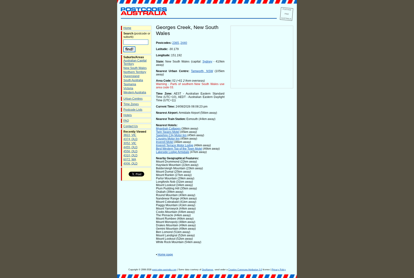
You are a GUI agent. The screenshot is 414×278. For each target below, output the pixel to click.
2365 (175, 43)
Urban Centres (133, 98)
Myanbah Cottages (168, 128)
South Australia (133, 80)
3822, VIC (129, 135)
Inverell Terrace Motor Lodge (174, 145)
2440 (183, 43)
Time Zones (131, 104)
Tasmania (129, 84)
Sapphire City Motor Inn (171, 135)
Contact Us (130, 126)
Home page (165, 254)
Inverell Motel (164, 142)
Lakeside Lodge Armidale (172, 152)
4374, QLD (130, 139)
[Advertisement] (262, 168)
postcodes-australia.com (164, 269)
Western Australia (134, 92)
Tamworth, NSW (202, 71)
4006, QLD (130, 163)
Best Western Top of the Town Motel (179, 148)
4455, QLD (130, 147)
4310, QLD (130, 155)
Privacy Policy (279, 269)
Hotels (127, 115)
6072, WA (129, 159)
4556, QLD (130, 151)
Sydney (207, 61)
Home (127, 28)
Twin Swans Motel (167, 132)
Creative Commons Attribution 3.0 (245, 269)
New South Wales (135, 68)
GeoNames (207, 269)
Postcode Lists (132, 109)
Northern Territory (134, 72)
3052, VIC (129, 143)
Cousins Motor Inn (168, 138)
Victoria (128, 88)
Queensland (131, 76)
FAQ (126, 120)
